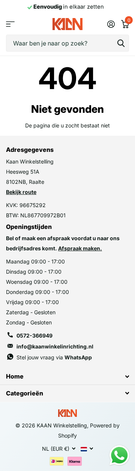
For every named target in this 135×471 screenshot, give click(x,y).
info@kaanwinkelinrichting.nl (54, 346)
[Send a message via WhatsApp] (119, 455)
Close (67, 376)
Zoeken (120, 43)
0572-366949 (34, 335)
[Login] (111, 24)
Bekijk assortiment (10, 24)
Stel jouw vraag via (54, 357)
